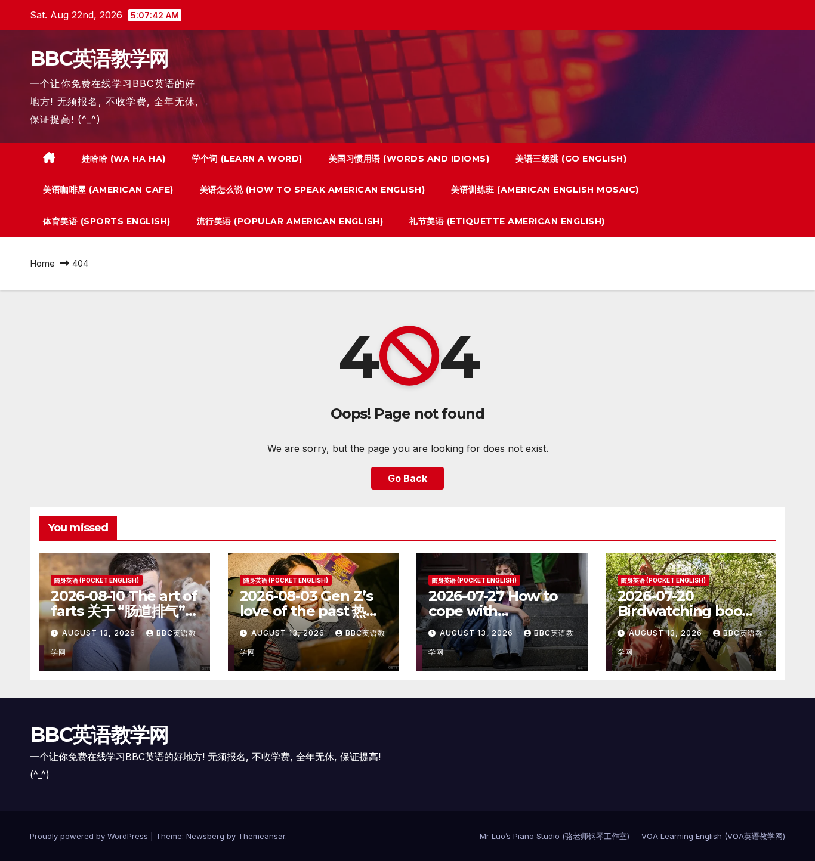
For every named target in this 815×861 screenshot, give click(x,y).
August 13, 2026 (100, 632)
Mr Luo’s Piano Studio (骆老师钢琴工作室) (554, 836)
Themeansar (261, 836)
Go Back (407, 478)
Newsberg (205, 836)
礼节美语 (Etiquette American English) (507, 221)
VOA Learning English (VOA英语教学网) (713, 836)
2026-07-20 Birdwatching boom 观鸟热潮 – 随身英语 (687, 610)
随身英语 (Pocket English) (96, 580)
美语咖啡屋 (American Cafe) (108, 189)
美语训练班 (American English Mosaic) (545, 189)
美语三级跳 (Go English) (570, 158)
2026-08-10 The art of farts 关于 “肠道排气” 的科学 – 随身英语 (124, 610)
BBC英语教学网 (99, 58)
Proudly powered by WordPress (90, 836)
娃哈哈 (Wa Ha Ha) (124, 158)
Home (42, 263)
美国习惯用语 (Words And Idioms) (409, 158)
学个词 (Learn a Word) (247, 158)
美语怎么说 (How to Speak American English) (312, 189)
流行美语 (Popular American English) (290, 221)
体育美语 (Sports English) (107, 221)
